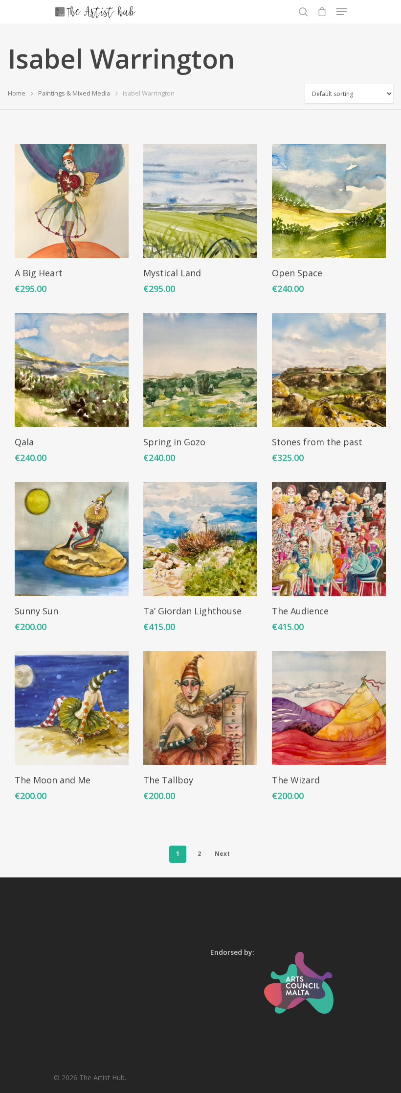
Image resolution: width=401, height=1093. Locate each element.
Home (16, 93)
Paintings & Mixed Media (74, 93)
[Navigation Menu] (341, 12)
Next (222, 854)
